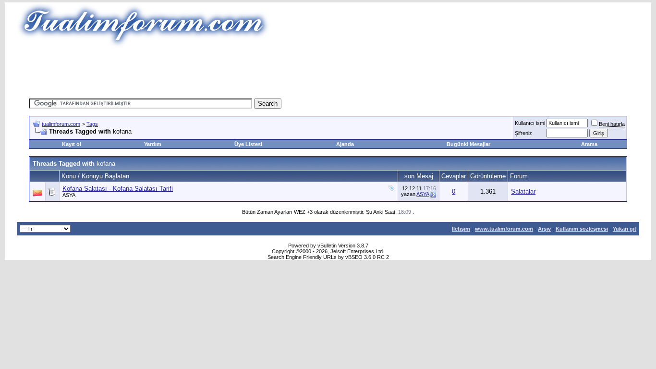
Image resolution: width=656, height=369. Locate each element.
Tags (92, 124)
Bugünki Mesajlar (468, 144)
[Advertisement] (328, 69)
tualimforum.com (61, 124)
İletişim (461, 229)
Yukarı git (624, 229)
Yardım (152, 144)
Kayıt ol (71, 144)
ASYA (68, 195)
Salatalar (523, 191)
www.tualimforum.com (504, 229)
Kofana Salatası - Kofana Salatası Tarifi (117, 188)
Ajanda (345, 144)
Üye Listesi (248, 144)
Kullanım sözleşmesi (582, 229)
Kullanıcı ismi (530, 123)
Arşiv (544, 229)
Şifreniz (523, 133)
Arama (589, 144)
